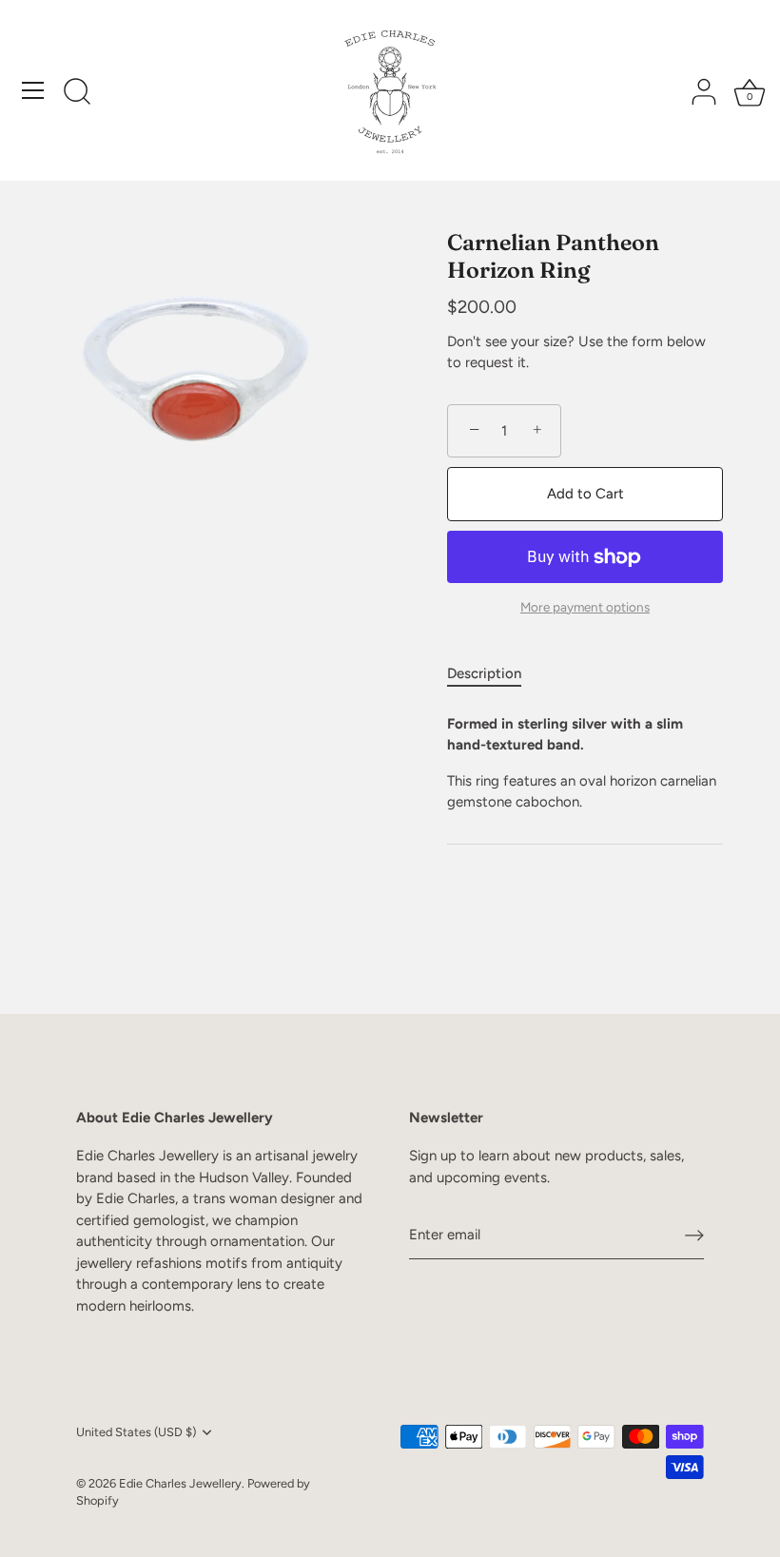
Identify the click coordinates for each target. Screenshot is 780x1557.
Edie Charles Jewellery (180, 1483)
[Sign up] (694, 1235)
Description (484, 673)
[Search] (77, 93)
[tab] (493, 674)
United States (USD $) (136, 1432)
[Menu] (33, 90)
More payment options (585, 606)
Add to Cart (585, 493)
